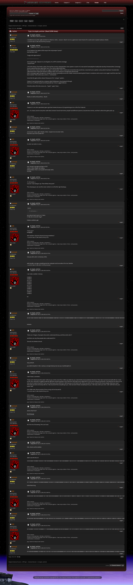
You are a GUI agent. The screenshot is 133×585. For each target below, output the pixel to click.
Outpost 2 (78, 2)
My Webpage (30, 414)
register (28, 10)
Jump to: (107, 565)
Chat (87, 2)
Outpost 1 (67, 2)
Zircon (13, 46)
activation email (23, 11)
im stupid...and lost (35, 35)
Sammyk (14, 35)
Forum (97, 2)
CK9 (12, 103)
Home (56, 2)
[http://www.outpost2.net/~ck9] (10, 121)
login (23, 10)
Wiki (105, 2)
